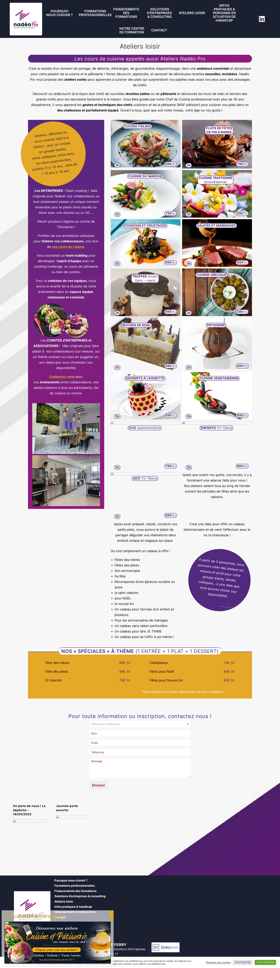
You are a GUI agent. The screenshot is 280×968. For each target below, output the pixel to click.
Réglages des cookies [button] (218, 962)
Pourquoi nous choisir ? (59, 13)
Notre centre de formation (131, 30)
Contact (159, 30)
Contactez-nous (62, 377)
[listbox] (140, 724)
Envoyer (98, 785)
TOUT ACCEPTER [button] (265, 962)
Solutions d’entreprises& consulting (159, 13)
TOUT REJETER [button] (242, 962)
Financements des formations (126, 13)
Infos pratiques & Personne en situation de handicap (224, 13)
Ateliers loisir (192, 13)
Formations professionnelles (95, 13)
